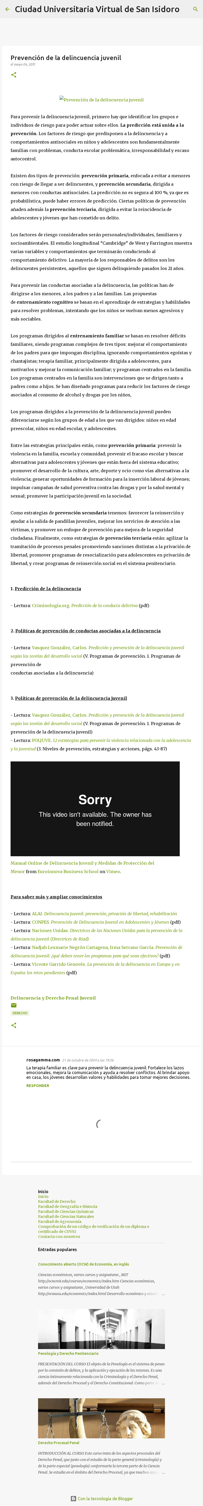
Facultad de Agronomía (59, 1221)
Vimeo (113, 871)
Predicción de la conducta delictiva (104, 605)
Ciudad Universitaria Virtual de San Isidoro (97, 9)
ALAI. (104, 913)
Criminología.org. (51, 605)
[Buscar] (187, 9)
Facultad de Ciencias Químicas (66, 1211)
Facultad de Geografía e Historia (67, 1206)
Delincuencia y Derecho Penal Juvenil (53, 998)
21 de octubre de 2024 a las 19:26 (87, 1060)
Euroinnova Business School (68, 871)
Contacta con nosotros (59, 1236)
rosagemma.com (43, 1059)
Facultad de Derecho (57, 1201)
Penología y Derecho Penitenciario (68, 1353)
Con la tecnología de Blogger (105, 1498)
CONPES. (100, 922)
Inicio (43, 1196)
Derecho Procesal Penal (58, 1443)
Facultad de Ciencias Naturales (66, 1216)
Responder (37, 1086)
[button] (14, 75)
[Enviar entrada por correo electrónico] (14, 1007)
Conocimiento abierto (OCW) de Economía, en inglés (83, 1264)
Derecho (20, 1013)
